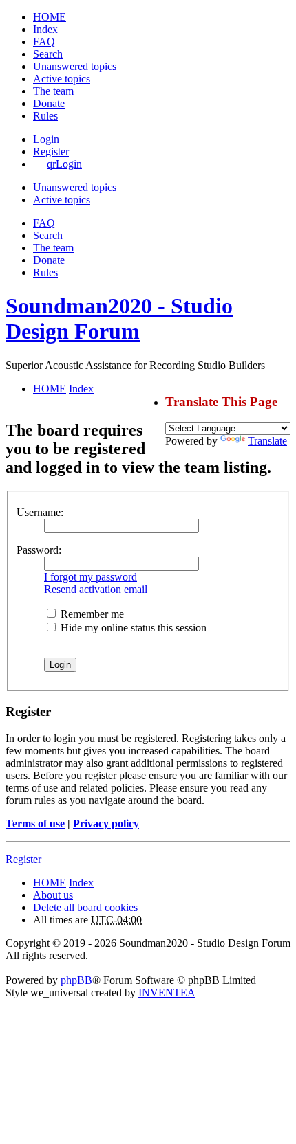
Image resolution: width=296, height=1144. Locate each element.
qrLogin (64, 164)
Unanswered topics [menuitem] (74, 66)
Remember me (91, 614)
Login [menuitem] (46, 139)
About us (53, 895)
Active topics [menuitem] (61, 79)
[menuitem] (49, 103)
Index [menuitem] (45, 29)
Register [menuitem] (51, 151)
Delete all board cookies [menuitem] (85, 907)
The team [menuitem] (53, 91)
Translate (267, 441)
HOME (49, 882)
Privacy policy (106, 823)
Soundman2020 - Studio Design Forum (119, 318)
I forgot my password (90, 577)
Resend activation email (95, 589)
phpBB (76, 980)
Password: (39, 550)
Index (81, 882)
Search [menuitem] (48, 54)
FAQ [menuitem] (44, 41)
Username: (40, 512)
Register (23, 859)
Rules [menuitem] (45, 116)
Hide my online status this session (132, 627)
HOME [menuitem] (49, 17)
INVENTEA (166, 992)
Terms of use (35, 823)
